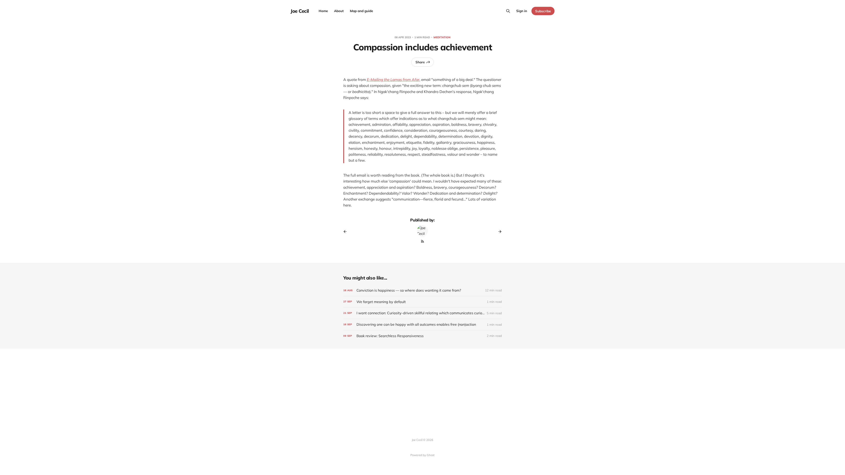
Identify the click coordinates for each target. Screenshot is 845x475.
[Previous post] (346, 231)
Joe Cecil (299, 11)
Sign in (521, 11)
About (339, 11)
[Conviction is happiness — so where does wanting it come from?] (422, 290)
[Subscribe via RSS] (422, 241)
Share (420, 62)
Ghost (431, 455)
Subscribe (543, 11)
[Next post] (498, 231)
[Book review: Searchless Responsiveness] (422, 336)
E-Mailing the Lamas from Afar (393, 79)
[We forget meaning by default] (422, 301)
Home (323, 11)
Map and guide (361, 11)
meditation (442, 37)
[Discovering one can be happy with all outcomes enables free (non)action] (422, 324)
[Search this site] (508, 11)
